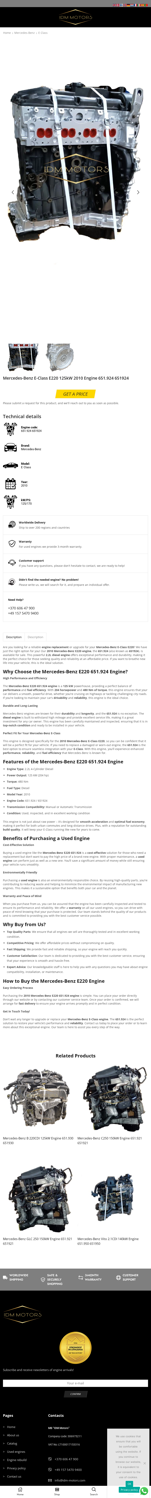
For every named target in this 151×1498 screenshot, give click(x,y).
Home (7, 33)
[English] (114, 5)
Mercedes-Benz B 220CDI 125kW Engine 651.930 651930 (38, 1140)
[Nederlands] (132, 5)
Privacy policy (129, 1489)
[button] (13, 192)
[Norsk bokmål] (125, 5)
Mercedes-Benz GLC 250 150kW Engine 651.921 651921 (37, 1241)
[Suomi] (121, 5)
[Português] (146, 5)
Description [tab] (14, 637)
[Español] (143, 5)
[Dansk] (118, 5)
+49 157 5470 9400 (23, 613)
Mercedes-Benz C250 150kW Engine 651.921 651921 (109, 1140)
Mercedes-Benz (24, 33)
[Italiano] (139, 5)
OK (129, 1483)
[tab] (14, 637)
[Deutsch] (128, 5)
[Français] (135, 5)
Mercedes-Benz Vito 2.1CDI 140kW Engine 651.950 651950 (108, 1241)
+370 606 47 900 (21, 608)
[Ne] (144, 1463)
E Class (43, 33)
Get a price (75, 394)
